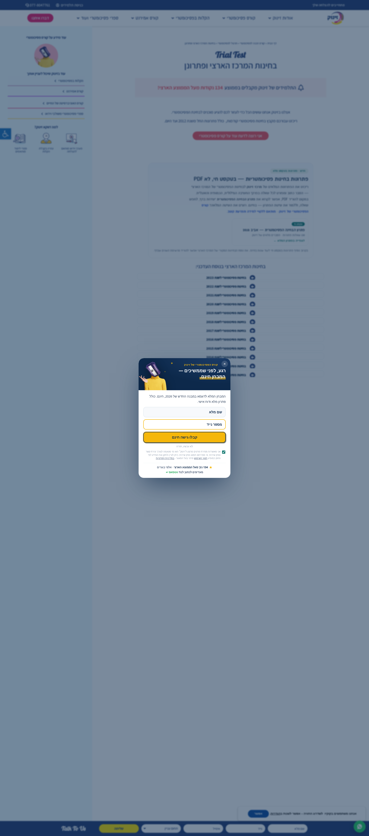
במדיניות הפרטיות (165, 458)
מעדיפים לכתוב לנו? (184, 472)
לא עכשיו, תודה (184, 446)
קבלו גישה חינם (184, 437)
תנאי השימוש (200, 458)
